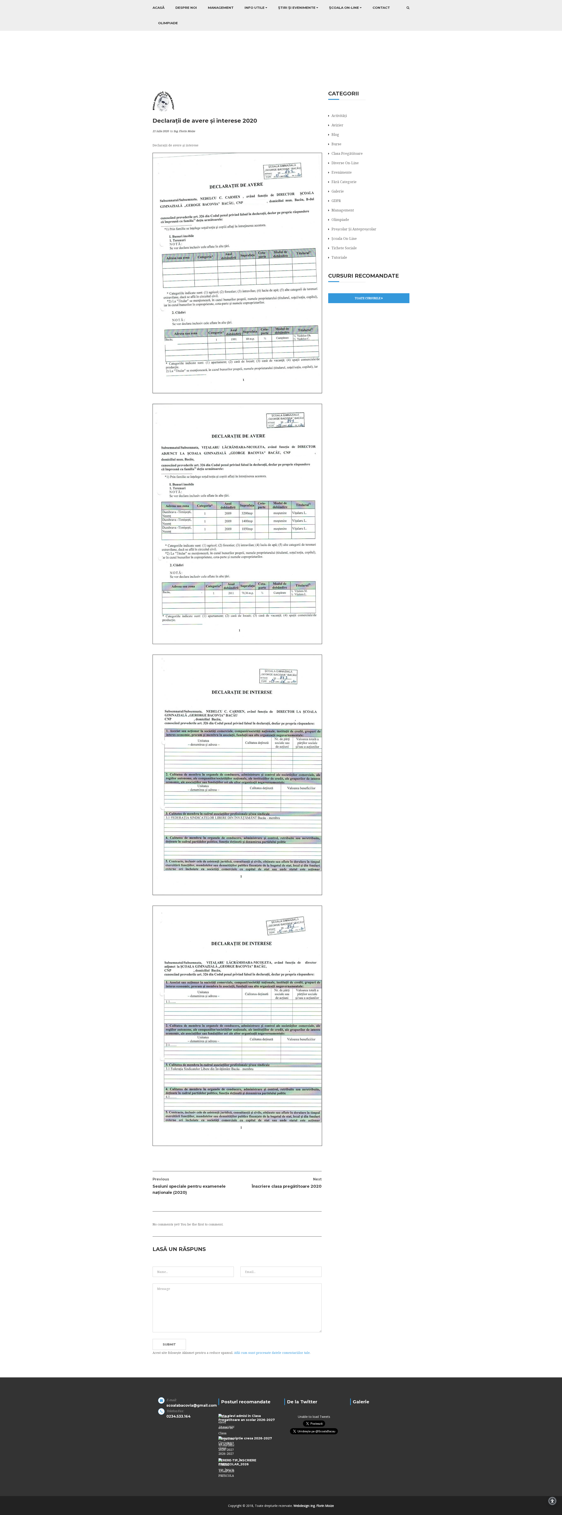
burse (336, 144)
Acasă (158, 7)
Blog (335, 134)
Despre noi (186, 7)
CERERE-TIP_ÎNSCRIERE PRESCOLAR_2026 (237, 1462)
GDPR (336, 200)
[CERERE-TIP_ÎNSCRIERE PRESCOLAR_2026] (226, 1468)
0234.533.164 (178, 1416)
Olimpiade (168, 23)
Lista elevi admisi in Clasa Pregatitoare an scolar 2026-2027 (246, 1418)
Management (221, 7)
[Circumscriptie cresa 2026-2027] (226, 1446)
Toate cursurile (368, 298)
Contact (381, 7)
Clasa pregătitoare (347, 153)
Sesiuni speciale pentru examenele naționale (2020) (189, 1186)
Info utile (255, 7)
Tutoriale (339, 257)
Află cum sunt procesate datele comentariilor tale (272, 1353)
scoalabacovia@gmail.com (191, 1405)
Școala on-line (344, 7)
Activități (339, 115)
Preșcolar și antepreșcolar (353, 229)
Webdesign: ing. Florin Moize (314, 1506)
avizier (337, 125)
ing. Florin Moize (184, 131)
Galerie (337, 191)
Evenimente (341, 172)
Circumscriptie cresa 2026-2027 (245, 1438)
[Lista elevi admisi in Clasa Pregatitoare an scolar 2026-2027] (226, 1433)
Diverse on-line (345, 162)
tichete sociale (344, 248)
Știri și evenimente (296, 7)
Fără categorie (344, 181)
